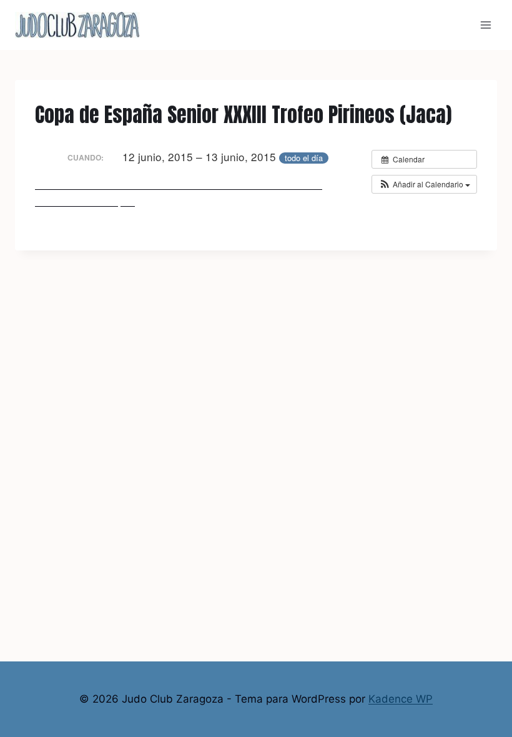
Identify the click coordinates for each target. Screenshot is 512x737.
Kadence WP (400, 699)
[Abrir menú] (485, 24)
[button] (424, 184)
